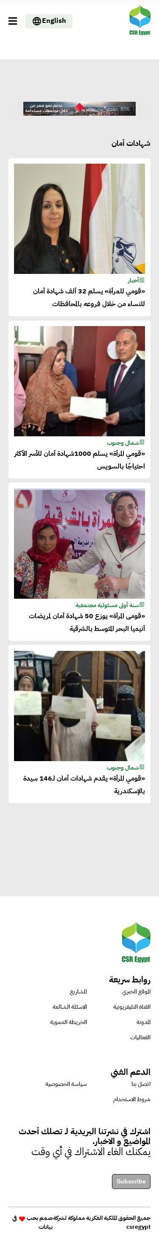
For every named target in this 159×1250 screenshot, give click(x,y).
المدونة (144, 1022)
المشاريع (78, 991)
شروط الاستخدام (132, 1099)
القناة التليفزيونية (132, 1006)
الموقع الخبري (136, 991)
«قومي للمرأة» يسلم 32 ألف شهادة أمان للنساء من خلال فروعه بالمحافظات (89, 297)
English (54, 21)
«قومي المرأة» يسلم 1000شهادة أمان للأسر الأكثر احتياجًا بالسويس (79, 460)
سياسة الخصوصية (66, 1084)
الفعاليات (140, 1037)
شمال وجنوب (123, 442)
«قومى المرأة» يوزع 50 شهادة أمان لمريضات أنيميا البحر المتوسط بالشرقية (87, 622)
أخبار (133, 280)
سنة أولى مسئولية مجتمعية (107, 605)
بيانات (46, 1226)
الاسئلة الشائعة (70, 1006)
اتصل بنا (141, 1084)
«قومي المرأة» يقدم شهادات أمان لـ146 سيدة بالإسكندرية (84, 784)
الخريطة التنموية (68, 1022)
